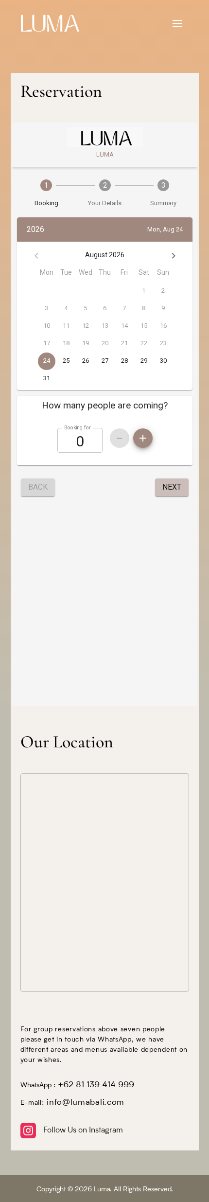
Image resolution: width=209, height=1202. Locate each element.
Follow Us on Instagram (83, 1130)
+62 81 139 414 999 (96, 1085)
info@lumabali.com (85, 1102)
